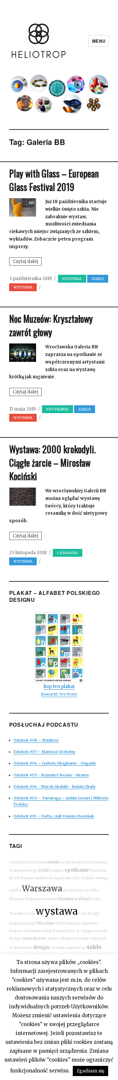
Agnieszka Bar (67, 878)
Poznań (87, 878)
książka (57, 870)
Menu (98, 41)
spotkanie (77, 870)
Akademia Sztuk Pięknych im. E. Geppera (60, 931)
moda (65, 862)
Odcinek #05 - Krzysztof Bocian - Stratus (51, 775)
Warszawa (42, 888)
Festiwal (72, 278)
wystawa (57, 911)
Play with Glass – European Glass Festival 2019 (54, 180)
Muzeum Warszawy (26, 899)
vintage (101, 878)
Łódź (44, 870)
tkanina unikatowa (37, 878)
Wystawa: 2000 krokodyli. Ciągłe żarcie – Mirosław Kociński (52, 462)
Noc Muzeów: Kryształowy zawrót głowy (51, 325)
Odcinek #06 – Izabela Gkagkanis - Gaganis (54, 763)
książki (51, 899)
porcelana (37, 862)
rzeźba (15, 890)
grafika (92, 890)
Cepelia (29, 923)
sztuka (53, 938)
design (41, 947)
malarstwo (90, 923)
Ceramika (67, 553)
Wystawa (22, 287)
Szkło (97, 278)
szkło (94, 947)
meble (53, 861)
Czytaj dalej (27, 262)
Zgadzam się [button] (90, 1071)
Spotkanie (57, 409)
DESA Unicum (67, 923)
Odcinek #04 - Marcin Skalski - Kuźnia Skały (54, 786)
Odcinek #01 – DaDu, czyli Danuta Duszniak (53, 816)
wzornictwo (34, 938)
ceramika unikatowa (68, 948)
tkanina (65, 898)
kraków (16, 931)
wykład (82, 898)
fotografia (18, 862)
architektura (74, 890)
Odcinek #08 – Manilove (36, 740)
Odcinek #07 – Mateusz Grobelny (44, 751)
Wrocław (45, 923)
